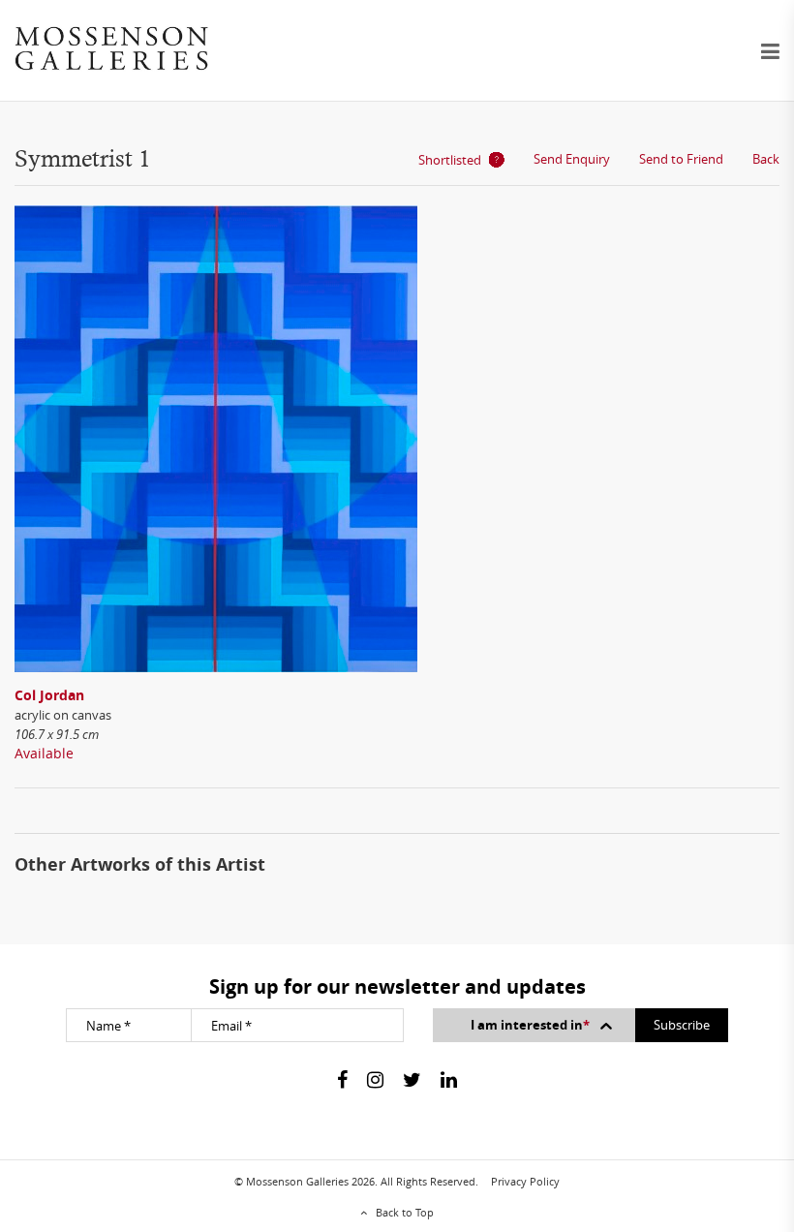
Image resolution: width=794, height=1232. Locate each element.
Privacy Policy (525, 1181)
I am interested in (530, 1024)
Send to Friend (681, 159)
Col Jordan (49, 695)
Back (765, 159)
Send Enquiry (572, 159)
